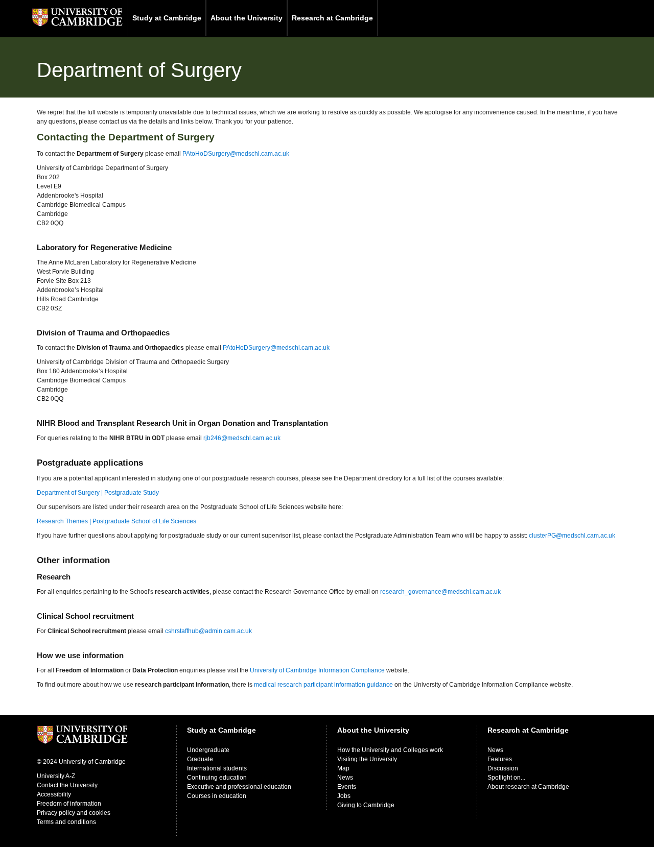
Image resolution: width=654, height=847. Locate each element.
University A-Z (56, 776)
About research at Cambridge (528, 786)
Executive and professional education (239, 786)
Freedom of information (69, 803)
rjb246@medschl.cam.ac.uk (242, 438)
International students (217, 768)
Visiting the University (367, 759)
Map (343, 768)
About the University (247, 18)
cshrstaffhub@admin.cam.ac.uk (208, 631)
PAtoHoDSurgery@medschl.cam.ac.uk (235, 153)
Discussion (502, 768)
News (345, 777)
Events (346, 786)
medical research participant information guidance (323, 684)
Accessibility (54, 794)
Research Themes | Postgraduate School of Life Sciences (116, 521)
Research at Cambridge (332, 18)
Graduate (200, 759)
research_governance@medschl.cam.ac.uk (440, 591)
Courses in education (216, 796)
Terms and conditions (66, 822)
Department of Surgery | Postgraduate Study (98, 492)
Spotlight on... (506, 777)
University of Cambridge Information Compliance (317, 670)
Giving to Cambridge (365, 805)
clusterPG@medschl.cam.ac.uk (572, 535)
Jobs (344, 796)
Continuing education (217, 777)
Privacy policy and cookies (73, 812)
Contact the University (67, 785)
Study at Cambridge (166, 18)
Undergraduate (208, 750)
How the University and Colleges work (390, 750)
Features (499, 759)
